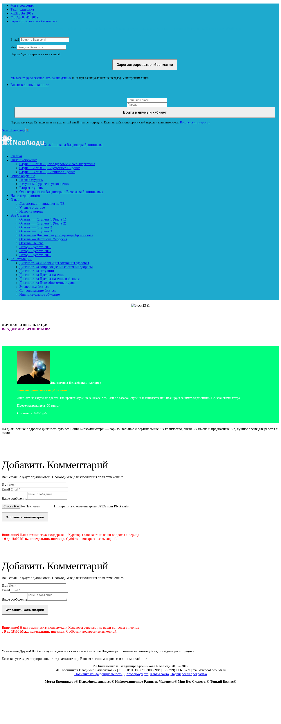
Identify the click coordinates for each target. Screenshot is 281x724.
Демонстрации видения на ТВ (42, 203)
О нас (15, 199)
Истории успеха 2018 (35, 255)
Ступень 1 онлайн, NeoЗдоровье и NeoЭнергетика (57, 164)
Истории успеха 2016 (35, 247)
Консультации (21, 259)
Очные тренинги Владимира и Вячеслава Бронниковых (61, 192)
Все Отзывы (20, 215)
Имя (13, 47)
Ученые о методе (32, 207)
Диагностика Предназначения (41, 275)
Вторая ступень (31, 188)
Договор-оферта (136, 674)
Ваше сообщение (14, 498)
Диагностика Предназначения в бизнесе (49, 279)
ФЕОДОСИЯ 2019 (24, 17)
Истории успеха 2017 (35, 251)
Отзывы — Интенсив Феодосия (43, 239)
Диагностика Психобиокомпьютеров (47, 282)
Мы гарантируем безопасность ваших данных (41, 78)
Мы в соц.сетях (22, 5)
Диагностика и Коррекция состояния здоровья (54, 263)
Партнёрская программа (189, 674)
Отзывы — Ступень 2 (35, 227)
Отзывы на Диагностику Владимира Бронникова (56, 235)
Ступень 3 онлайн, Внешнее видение (47, 172)
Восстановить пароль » (195, 122)
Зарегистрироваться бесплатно (34, 21)
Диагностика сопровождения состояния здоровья (56, 267)
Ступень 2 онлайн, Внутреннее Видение (49, 168)
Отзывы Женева (31, 243)
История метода (31, 211)
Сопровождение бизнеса (37, 290)
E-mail (15, 39)
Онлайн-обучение (24, 160)
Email (6, 489)
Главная (16, 156)
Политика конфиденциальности (98, 674)
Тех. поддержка (22, 9)
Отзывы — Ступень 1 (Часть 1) (42, 219)
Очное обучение (23, 176)
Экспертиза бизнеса (34, 286)
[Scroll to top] (4, 696)
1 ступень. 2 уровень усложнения (44, 184)
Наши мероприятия (25, 195)
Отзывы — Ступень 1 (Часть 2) (42, 223)
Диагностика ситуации (36, 271)
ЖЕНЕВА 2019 (22, 13)
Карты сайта (159, 674)
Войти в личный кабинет (30, 85)
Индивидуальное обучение (39, 294)
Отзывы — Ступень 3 (35, 231)
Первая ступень (31, 180)
